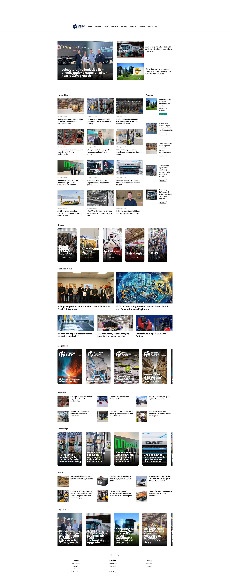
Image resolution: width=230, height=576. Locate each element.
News (90, 26)
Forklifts (133, 26)
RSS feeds (113, 566)
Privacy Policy (113, 563)
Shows (106, 26)
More (149, 26)
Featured (98, 26)
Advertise (76, 566)
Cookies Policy (76, 569)
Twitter (149, 566)
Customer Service (76, 572)
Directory (124, 26)
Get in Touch (76, 563)
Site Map (112, 569)
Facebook (149, 563)
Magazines (114, 26)
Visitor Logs (112, 572)
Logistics (142, 26)
